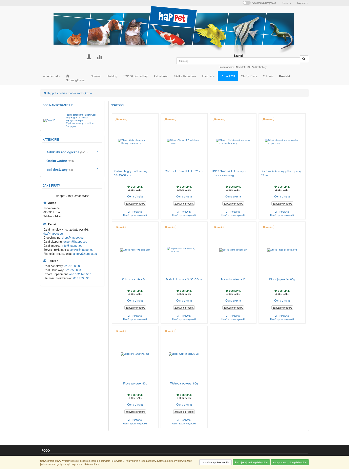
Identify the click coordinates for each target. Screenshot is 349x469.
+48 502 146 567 (80, 274)
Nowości (240, 67)
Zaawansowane (226, 67)
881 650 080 (73, 270)
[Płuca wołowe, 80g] (135, 354)
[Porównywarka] (99, 56)
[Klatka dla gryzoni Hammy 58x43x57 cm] (135, 142)
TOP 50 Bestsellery (257, 67)
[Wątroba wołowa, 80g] (184, 354)
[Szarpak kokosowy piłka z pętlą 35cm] (282, 142)
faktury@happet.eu (85, 254)
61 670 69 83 (72, 266)
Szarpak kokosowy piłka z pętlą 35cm (281, 173)
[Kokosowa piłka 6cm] (135, 250)
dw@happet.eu (53, 233)
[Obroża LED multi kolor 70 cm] (184, 142)
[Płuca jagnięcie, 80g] (282, 250)
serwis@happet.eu (82, 250)
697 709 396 (81, 278)
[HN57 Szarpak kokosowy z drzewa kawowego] (233, 142)
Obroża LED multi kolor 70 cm (184, 171)
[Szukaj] (304, 58)
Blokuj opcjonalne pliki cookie (251, 462)
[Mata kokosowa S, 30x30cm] (184, 250)
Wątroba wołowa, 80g (184, 383)
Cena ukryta (135, 196)
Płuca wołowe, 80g (135, 383)
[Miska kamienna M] (233, 250)
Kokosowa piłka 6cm (135, 279)
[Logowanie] (89, 56)
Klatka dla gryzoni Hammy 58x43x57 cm (130, 173)
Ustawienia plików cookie (215, 462)
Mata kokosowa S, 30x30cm (184, 279)
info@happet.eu (72, 245)
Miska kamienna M (233, 279)
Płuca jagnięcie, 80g (282, 279)
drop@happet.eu (73, 237)
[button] (286, 3)
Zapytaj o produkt (135, 203)
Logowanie (302, 3)
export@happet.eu (75, 241)
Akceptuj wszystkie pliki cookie (290, 462)
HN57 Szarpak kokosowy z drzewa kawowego (229, 173)
